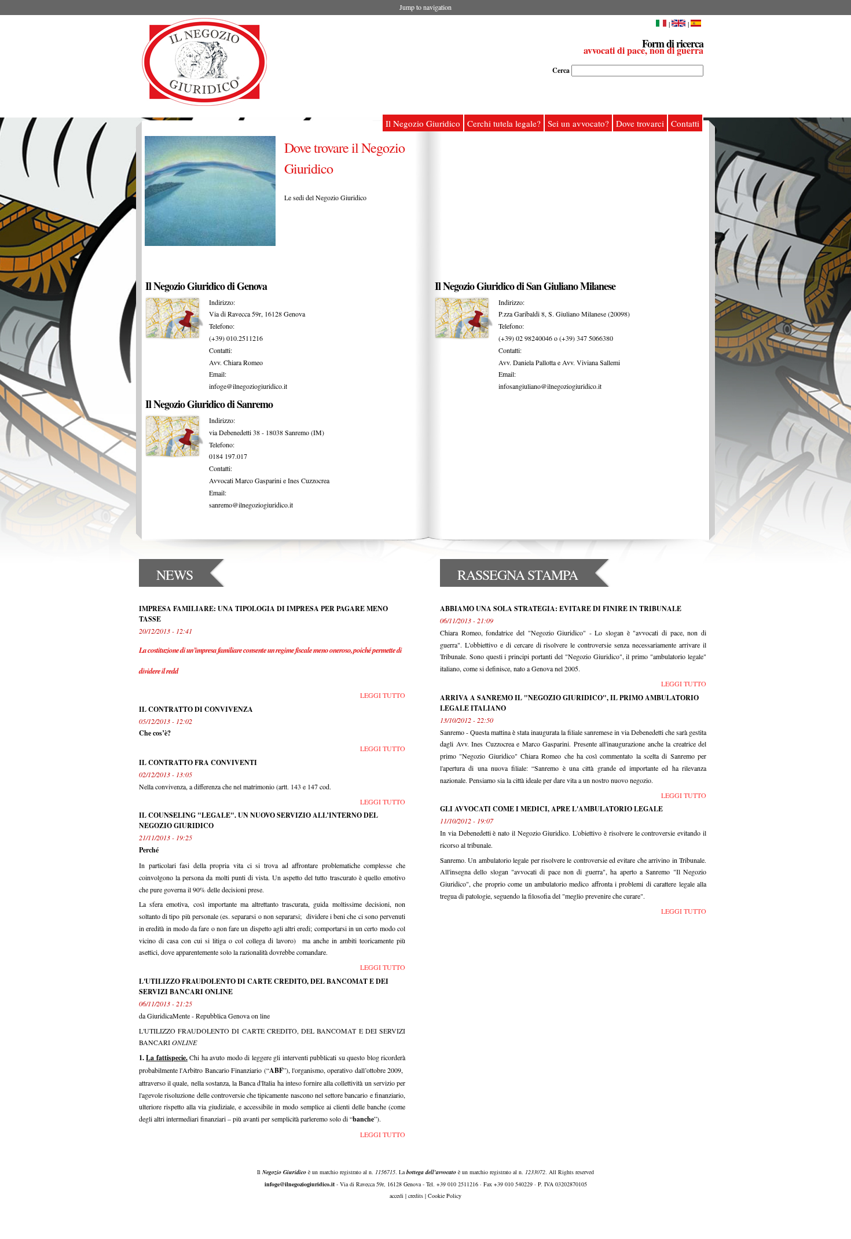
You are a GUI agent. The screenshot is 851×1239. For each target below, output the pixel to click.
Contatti (685, 123)
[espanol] (697, 23)
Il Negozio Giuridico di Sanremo (209, 403)
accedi (397, 1196)
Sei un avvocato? (578, 123)
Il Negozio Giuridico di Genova (206, 285)
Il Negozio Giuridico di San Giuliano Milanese (525, 285)
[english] (678, 23)
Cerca (561, 70)
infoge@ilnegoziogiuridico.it (248, 386)
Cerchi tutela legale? (504, 123)
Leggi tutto (382, 695)
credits (415, 1196)
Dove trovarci (640, 123)
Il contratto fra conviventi (198, 762)
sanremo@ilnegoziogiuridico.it (251, 504)
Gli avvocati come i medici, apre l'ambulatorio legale (551, 809)
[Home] (204, 62)
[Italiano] (661, 23)
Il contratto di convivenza (196, 709)
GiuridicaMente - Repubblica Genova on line (207, 1015)
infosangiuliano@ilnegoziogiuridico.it (549, 386)
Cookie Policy (444, 1196)
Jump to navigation (425, 7)
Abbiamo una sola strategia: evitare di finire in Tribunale (560, 608)
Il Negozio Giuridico (423, 123)
